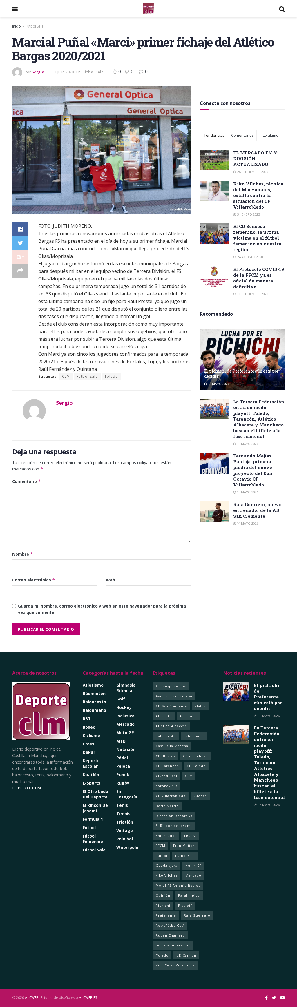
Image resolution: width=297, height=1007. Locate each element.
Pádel (122, 757)
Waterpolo (127, 847)
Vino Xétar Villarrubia (175, 965)
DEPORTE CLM (26, 788)
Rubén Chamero (170, 935)
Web (110, 580)
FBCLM (190, 835)
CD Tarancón (167, 766)
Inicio (16, 26)
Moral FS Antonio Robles (178, 885)
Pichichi (163, 905)
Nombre (22, 554)
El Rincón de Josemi (174, 825)
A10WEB (32, 997)
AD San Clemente (171, 706)
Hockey (124, 707)
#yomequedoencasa (174, 696)
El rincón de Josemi (95, 807)
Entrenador (166, 835)
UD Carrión (186, 955)
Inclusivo (125, 715)
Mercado (125, 724)
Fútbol (89, 827)
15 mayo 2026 (218, 384)
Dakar (89, 752)
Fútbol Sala (35, 26)
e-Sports (91, 783)
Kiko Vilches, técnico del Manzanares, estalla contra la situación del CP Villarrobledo (258, 195)
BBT (87, 718)
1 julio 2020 (64, 71)
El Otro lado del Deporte (95, 794)
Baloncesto (94, 702)
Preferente (166, 915)
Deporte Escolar (91, 763)
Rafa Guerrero (197, 915)
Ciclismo (91, 735)
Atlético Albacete (171, 726)
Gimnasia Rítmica (126, 687)
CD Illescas (165, 756)
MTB (121, 741)
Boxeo (89, 727)
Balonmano (94, 710)
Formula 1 (93, 819)
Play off (185, 905)
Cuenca (200, 795)
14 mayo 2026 (247, 523)
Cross (88, 744)
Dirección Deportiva (174, 815)
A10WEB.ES (87, 997)
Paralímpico (189, 895)
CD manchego (195, 756)
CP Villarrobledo (171, 795)
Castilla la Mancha (172, 746)
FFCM (160, 845)
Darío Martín (167, 806)
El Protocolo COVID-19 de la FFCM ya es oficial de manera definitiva (258, 277)
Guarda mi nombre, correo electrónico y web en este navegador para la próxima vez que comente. (102, 609)
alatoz (200, 706)
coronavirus (167, 786)
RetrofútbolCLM (170, 925)
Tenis (122, 805)
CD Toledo (196, 766)
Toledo (111, 376)
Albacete (164, 716)
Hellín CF (193, 865)
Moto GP (125, 732)
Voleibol (124, 839)
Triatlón (124, 822)
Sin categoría (126, 794)
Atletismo (93, 685)
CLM (66, 376)
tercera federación (173, 945)
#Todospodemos (171, 686)
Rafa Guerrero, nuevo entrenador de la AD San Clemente (257, 510)
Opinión (163, 895)
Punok (122, 774)
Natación (125, 749)
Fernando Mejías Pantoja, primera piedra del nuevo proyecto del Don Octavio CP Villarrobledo (252, 470)
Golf (120, 699)
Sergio (38, 71)
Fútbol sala (87, 376)
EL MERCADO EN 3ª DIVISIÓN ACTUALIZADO (255, 158)
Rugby (122, 783)
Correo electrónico (33, 580)
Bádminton (94, 693)
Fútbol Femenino (93, 838)
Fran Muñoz (184, 845)
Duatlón (91, 774)
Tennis (123, 813)
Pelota (123, 766)
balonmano (194, 736)
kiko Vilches (167, 875)
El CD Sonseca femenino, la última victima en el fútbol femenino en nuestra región (257, 237)
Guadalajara (167, 865)
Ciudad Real (166, 776)
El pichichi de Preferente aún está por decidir (241, 373)
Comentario (26, 481)
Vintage (124, 830)
